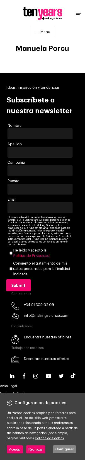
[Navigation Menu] (78, 13)
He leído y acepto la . (31, 253)
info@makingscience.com (46, 315)
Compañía (16, 162)
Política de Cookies (49, 438)
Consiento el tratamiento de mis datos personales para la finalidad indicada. (41, 269)
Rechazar (35, 449)
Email (11, 199)
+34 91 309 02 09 (39, 305)
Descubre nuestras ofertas (46, 359)
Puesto (13, 181)
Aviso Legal (8, 386)
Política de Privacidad (31, 256)
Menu (45, 32)
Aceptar (15, 449)
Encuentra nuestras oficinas (47, 337)
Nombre (14, 125)
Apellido (14, 144)
